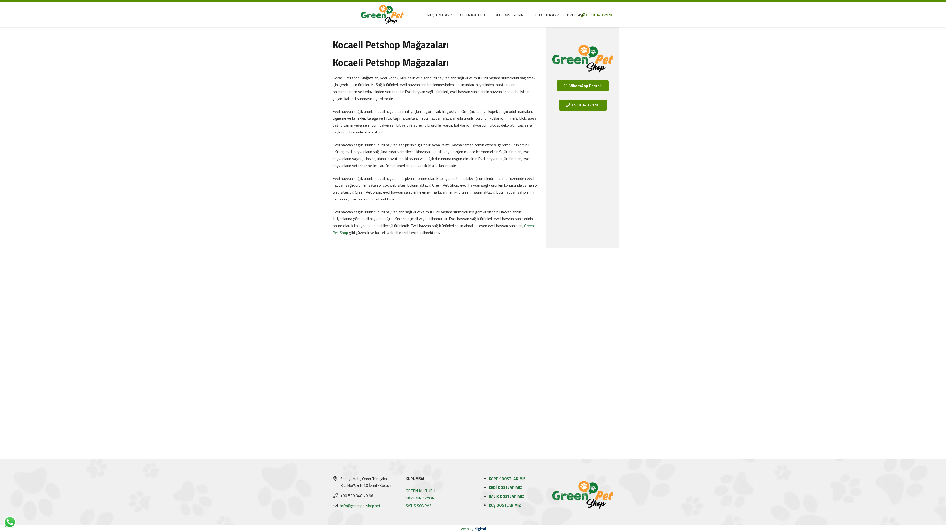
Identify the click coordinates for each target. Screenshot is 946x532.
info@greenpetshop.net (360, 506)
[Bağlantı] (382, 15)
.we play (473, 529)
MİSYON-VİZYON (420, 498)
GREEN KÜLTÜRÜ (420, 491)
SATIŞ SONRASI (419, 506)
